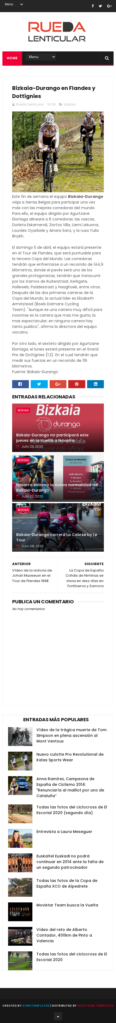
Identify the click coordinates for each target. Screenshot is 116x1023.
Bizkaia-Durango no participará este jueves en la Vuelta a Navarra (52, 437)
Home (12, 58)
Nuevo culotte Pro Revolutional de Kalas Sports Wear (70, 757)
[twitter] (100, 6)
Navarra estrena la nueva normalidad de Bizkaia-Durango (56, 487)
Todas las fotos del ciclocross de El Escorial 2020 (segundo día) (71, 809)
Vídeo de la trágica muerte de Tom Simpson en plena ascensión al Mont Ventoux (71, 735)
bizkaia (70, 104)
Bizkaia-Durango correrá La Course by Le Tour (56, 537)
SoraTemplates (35, 1005)
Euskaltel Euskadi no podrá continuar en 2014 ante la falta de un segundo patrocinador (70, 861)
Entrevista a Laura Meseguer (64, 831)
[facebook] (92, 6)
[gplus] (109, 6)
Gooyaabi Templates (96, 1005)
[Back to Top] (58, 1016)
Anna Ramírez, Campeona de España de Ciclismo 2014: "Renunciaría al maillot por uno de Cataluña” (70, 787)
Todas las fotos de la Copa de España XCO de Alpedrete (66, 883)
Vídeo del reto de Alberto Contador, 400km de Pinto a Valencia (64, 935)
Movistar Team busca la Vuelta (67, 905)
